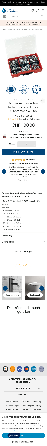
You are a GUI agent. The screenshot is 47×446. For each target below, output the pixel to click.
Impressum (36, 409)
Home (4, 29)
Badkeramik (35, 295)
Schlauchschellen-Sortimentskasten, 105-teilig (11, 340)
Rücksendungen (12, 406)
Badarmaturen (12, 295)
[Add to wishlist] (42, 100)
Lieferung (7, 235)
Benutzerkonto (12, 402)
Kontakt (25, 409)
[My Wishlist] (32, 10)
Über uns (26, 402)
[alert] (23, 429)
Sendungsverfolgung (32, 406)
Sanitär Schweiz (23, 99)
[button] (23, 442)
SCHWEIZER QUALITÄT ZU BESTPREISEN (22, 380)
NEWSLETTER (23, 388)
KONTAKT (23, 394)
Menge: (12, 144)
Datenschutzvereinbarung (11, 431)
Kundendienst (12, 409)
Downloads (8, 241)
